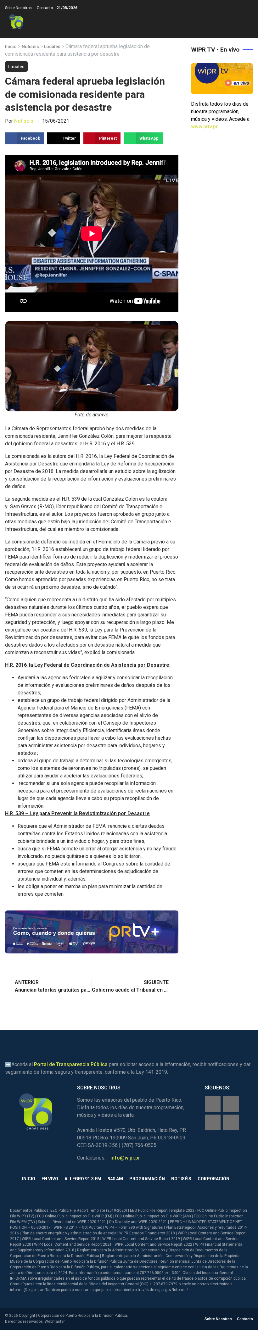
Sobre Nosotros (18, 8)
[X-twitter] (213, 1122)
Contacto (45, 8)
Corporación (213, 1178)
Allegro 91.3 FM (82, 1178)
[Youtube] (231, 1122)
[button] (248, 22)
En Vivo (50, 1178)
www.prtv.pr (204, 127)
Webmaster (55, 1321)
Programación (147, 1178)
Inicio (11, 46)
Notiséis (30, 46)
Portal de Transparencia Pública (71, 1064)
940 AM (115, 1178)
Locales (52, 46)
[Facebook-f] (213, 1104)
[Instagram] (231, 1104)
